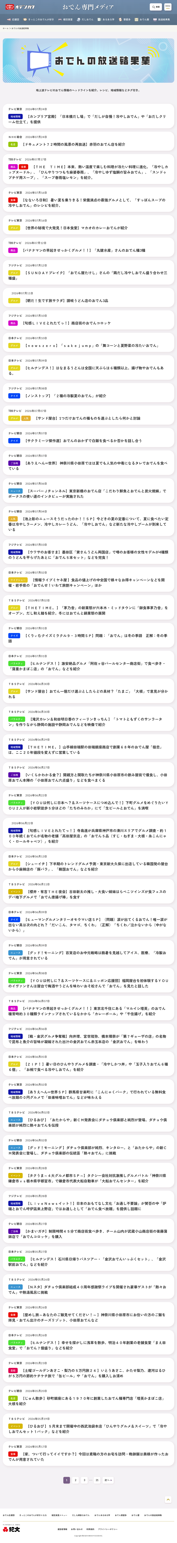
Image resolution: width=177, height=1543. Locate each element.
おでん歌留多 (121, 1515)
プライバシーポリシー (108, 1529)
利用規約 (90, 1529)
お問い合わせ (77, 1529)
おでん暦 (135, 1515)
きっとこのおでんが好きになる (33, 1515)
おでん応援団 (9, 1515)
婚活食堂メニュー (59, 1515)
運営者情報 (62, 1529)
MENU (167, 6)
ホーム (6, 28)
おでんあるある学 (102, 1515)
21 (97, 1480)
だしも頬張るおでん (81, 1515)
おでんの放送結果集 (20, 28)
